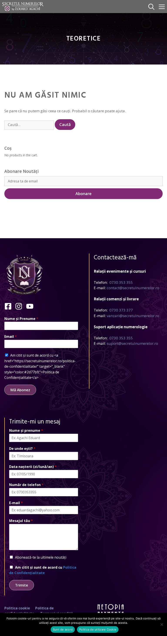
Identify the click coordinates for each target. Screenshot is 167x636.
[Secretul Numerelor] (23, 6)
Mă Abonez (20, 389)
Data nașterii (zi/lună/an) (33, 466)
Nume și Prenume (21, 318)
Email (10, 336)
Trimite (21, 585)
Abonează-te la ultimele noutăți (40, 557)
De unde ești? (22, 448)
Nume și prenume (26, 430)
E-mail (16, 503)
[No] (161, 624)
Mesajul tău (21, 521)
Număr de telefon (26, 485)
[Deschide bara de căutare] (151, 6)
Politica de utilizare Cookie (97, 629)
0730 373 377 (121, 310)
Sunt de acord (63, 629)
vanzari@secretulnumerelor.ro (133, 315)
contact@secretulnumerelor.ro (133, 287)
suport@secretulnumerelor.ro (132, 343)
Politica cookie (17, 608)
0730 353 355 (121, 282)
